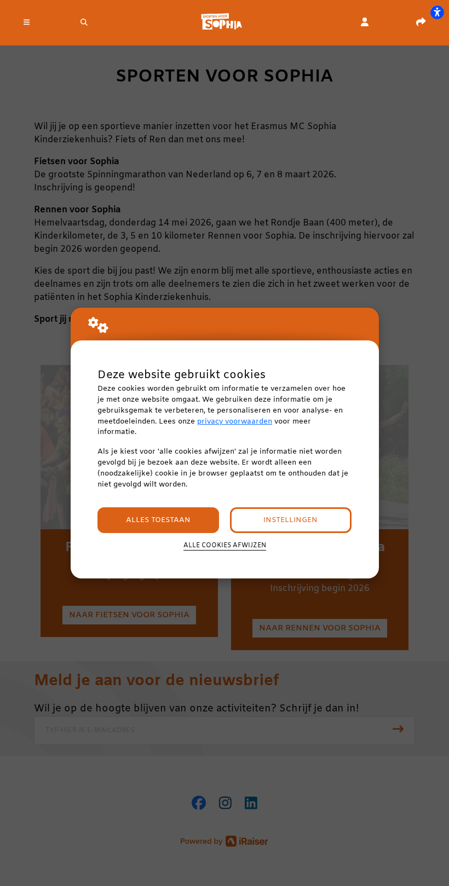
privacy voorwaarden (234, 421)
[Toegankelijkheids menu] (437, 12)
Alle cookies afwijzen (224, 545)
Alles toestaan (158, 520)
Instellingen (290, 520)
